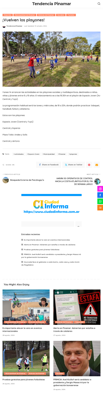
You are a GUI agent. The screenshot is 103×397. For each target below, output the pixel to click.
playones (73, 154)
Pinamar (62, 154)
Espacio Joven (33, 154)
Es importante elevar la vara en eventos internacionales (47, 240)
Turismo (71, 15)
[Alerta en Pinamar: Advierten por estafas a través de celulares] (76, 307)
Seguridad (79, 322)
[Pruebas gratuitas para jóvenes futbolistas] (26, 358)
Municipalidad (49, 154)
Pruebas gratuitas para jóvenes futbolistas (41, 249)
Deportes (7, 15)
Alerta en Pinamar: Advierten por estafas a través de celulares (49, 245)
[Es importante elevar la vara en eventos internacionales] (26, 307)
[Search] (98, 4)
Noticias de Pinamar (46, 15)
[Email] (97, 165)
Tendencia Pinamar (51, 3)
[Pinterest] (89, 165)
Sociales (61, 15)
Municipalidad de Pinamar (25, 15)
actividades (19, 154)
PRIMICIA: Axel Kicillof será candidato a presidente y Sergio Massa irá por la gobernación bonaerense (72, 382)
